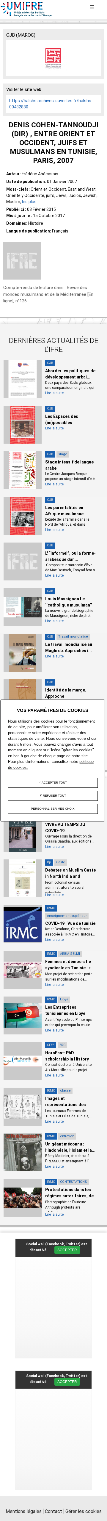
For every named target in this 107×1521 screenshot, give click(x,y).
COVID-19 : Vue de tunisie (70, 923)
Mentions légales (24, 1511)
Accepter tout (54, 782)
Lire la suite (54, 393)
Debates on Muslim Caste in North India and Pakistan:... (70, 876)
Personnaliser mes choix (53, 808)
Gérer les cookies (83, 1511)
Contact (53, 1511)
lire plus (29, 201)
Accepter (67, 1250)
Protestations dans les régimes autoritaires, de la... (69, 1195)
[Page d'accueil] (27, 15)
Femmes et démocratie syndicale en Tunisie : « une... (68, 967)
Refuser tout (54, 795)
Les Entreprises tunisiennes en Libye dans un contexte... (65, 1013)
